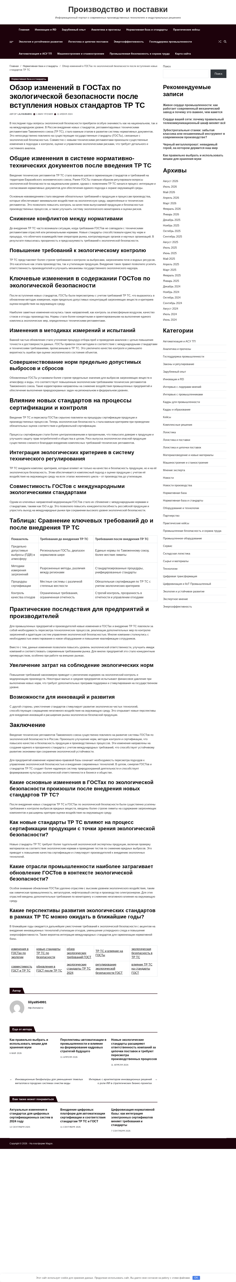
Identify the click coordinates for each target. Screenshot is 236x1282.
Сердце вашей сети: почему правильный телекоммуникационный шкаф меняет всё (194, 121)
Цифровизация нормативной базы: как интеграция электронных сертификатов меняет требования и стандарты (133, 1117)
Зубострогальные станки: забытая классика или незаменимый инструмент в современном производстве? (194, 134)
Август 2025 (170, 242)
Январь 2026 (171, 214)
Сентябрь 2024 (172, 303)
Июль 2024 (170, 314)
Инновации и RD (45, 29)
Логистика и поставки (176, 439)
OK (196, 1277)
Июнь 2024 (170, 319)
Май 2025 (169, 258)
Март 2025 (169, 270)
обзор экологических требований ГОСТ (79, 953)
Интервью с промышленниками (183, 394)
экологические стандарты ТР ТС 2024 (79, 968)
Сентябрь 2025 (172, 236)
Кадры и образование (176, 409)
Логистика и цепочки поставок (88, 41)
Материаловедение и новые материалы (188, 455)
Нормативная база (175, 492)
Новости (168, 477)
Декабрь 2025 (171, 220)
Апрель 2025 (171, 264)
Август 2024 (170, 308)
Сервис (167, 545)
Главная (24, 29)
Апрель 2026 (171, 197)
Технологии (170, 568)
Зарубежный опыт (74, 29)
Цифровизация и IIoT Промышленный (187, 583)
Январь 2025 (171, 281)
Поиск (167, 66)
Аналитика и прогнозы (106, 29)
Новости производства (177, 485)
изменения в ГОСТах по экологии (20, 953)
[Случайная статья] (219, 41)
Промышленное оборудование (182, 538)
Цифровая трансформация (180, 576)
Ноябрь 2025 (171, 225)
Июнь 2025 (170, 253)
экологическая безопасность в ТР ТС (141, 953)
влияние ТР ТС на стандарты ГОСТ (141, 968)
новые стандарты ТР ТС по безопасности (48, 953)
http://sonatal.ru (35, 1008)
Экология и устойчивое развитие (41, 41)
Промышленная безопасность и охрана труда (140, 53)
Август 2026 (170, 181)
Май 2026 (169, 192)
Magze (49, 1143)
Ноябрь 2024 (171, 292)
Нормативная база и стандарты (147, 29)
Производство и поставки (118, 9)
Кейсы (167, 417)
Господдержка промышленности (170, 41)
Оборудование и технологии (181, 508)
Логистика (169, 432)
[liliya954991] (17, 1007)
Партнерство (171, 515)
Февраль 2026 (172, 209)
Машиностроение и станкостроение (80, 53)
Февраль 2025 (172, 275)
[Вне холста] (11, 42)
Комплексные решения (177, 424)
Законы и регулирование (178, 364)
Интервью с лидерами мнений (182, 386)
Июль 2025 (170, 247)
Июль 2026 (170, 186)
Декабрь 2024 (171, 286)
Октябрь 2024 (172, 297)
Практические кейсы (186, 29)
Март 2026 (169, 203)
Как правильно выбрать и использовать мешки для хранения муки (29, 1043)
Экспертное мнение (175, 599)
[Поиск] (225, 41)
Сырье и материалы (176, 561)
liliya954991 (25, 114)
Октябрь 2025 (172, 231)
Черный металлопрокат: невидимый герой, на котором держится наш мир (190, 146)
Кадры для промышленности (181, 401)
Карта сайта (183, 53)
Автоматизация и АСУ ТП (35, 53)
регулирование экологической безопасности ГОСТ (109, 968)
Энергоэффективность (129, 41)
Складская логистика (176, 553)
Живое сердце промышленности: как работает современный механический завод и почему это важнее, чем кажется (192, 109)
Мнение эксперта (174, 470)
